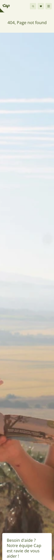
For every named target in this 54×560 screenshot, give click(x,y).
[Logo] (6, 6)
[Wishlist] (41, 6)
